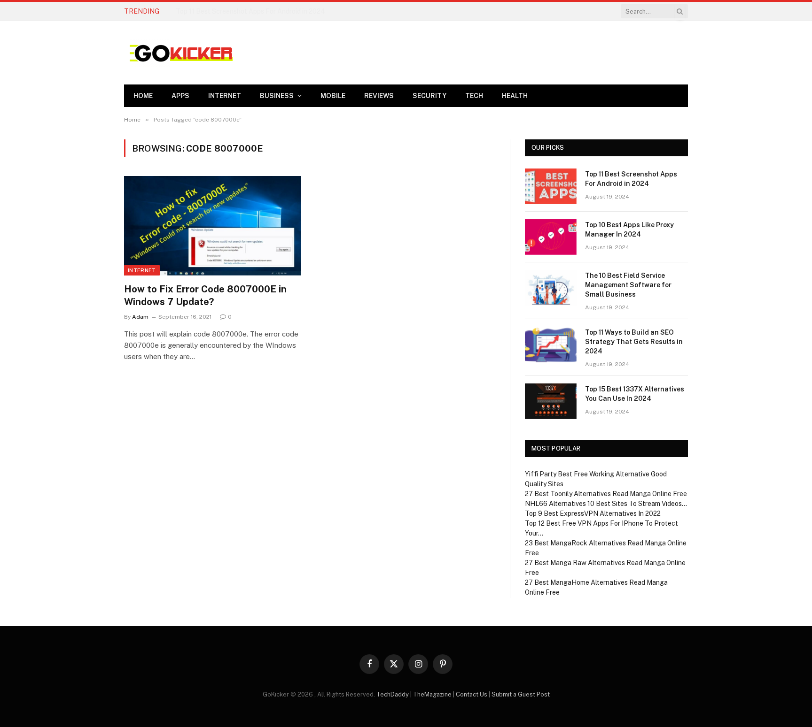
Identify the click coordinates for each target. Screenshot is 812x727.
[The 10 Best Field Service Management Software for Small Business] (551, 288)
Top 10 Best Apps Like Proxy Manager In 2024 (246, 11)
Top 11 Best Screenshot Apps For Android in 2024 (631, 178)
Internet (224, 95)
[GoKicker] (180, 53)
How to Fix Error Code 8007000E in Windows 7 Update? (205, 295)
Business (277, 95)
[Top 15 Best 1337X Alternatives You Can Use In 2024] (551, 401)
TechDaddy (392, 694)
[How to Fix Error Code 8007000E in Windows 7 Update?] (212, 225)
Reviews (379, 95)
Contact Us (471, 694)
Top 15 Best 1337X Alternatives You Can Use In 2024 (634, 393)
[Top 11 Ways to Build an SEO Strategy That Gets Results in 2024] (551, 344)
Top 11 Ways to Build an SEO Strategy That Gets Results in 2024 (634, 342)
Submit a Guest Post (521, 694)
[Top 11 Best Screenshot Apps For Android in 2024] (551, 186)
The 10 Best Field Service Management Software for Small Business (628, 285)
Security (429, 95)
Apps (180, 95)
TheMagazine (432, 694)
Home (143, 95)
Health (515, 95)
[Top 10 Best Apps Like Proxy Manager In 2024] (551, 237)
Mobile (332, 95)
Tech (474, 95)
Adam (140, 317)
